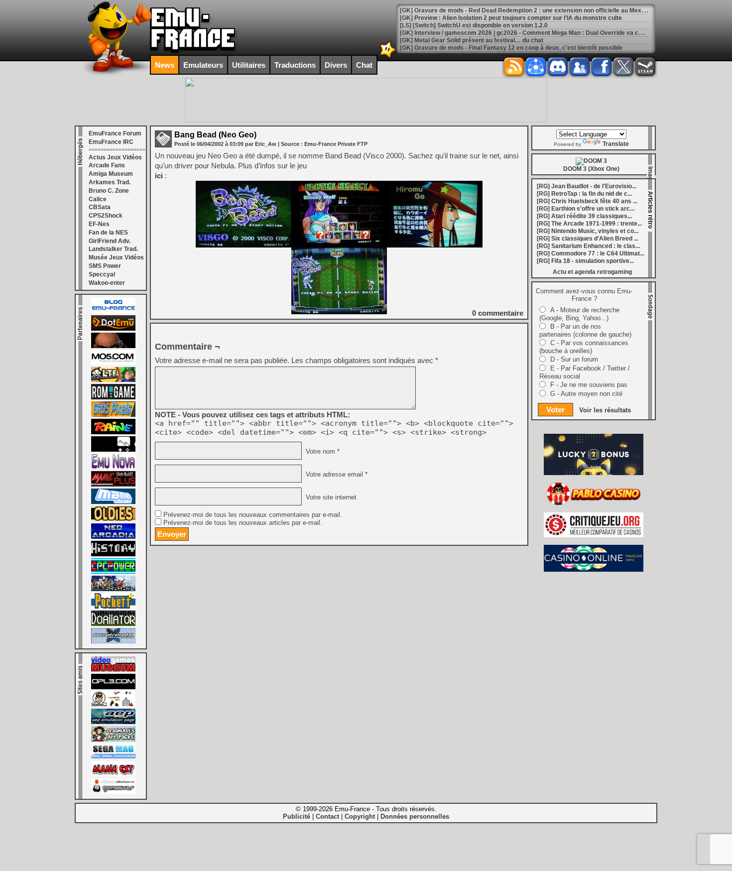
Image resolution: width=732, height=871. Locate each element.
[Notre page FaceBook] (601, 67)
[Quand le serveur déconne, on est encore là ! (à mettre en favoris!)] (113, 311)
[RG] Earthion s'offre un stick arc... (585, 208)
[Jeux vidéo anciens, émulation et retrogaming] (113, 467)
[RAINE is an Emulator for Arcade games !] (113, 432)
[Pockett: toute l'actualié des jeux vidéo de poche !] (113, 606)
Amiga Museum (111, 173)
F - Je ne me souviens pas (588, 384)
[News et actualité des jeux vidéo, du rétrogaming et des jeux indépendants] (113, 397)
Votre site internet (330, 497)
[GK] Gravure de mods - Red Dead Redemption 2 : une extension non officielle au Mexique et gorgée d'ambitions (558, 10)
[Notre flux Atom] (536, 67)
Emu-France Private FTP (335, 144)
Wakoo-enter (107, 282)
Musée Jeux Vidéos (116, 257)
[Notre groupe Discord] (558, 67)
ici (159, 175)
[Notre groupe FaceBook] (580, 67)
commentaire (497, 313)
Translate (616, 143)
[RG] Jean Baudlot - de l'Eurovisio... (586, 186)
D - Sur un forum (574, 359)
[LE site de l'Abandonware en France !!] (113, 379)
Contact (327, 816)
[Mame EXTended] (113, 774)
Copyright (360, 816)
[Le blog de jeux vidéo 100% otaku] (113, 449)
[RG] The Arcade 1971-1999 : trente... (589, 223)
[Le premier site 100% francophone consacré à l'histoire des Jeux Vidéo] (113, 414)
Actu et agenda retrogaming (592, 271)
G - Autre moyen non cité (586, 393)
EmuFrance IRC (111, 141)
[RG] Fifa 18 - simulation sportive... (585, 260)
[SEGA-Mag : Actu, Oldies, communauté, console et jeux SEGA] (113, 756)
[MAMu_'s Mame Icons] (113, 704)
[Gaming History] (113, 554)
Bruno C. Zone (109, 190)
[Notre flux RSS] (514, 67)
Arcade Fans (107, 165)
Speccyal (102, 274)
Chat (364, 65)
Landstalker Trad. (113, 249)
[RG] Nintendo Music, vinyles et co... (587, 231)
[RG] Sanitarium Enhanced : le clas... (588, 246)
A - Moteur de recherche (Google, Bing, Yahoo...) (579, 314)
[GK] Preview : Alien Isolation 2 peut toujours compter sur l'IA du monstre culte (511, 17)
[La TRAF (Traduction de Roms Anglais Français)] (113, 589)
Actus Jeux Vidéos (115, 157)
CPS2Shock (105, 215)
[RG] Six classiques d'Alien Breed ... (587, 238)
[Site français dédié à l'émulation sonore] (113, 687)
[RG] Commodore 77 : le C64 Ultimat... (590, 253)
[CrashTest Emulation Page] (113, 739)
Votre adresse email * (335, 474)
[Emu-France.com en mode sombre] (388, 57)
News (164, 65)
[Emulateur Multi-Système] (113, 624)
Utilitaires (248, 65)
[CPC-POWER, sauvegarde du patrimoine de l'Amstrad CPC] (113, 571)
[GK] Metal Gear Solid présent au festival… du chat (471, 40)
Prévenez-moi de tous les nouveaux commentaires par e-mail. (252, 514)
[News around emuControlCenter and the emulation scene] (113, 641)
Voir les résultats (605, 410)
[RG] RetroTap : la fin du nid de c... (584, 193)
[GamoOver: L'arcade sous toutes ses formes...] (113, 791)
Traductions (295, 65)
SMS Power (105, 265)
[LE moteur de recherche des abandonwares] (113, 519)
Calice (98, 199)
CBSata (100, 207)
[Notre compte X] (623, 67)
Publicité (296, 816)
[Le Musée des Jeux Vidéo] (113, 669)
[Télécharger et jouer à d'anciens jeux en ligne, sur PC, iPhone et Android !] (113, 328)
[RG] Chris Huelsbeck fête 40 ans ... (587, 201)
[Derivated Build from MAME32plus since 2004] (113, 484)
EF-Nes (99, 224)
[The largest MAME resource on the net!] (113, 501)
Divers (336, 65)
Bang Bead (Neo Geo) (215, 134)
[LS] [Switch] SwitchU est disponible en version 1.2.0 (474, 25)
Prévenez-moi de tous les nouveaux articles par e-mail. (242, 522)
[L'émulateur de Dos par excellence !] (113, 346)
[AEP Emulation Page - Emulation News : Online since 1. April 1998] (113, 722)
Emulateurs (203, 65)
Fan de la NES (108, 232)
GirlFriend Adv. (109, 241)
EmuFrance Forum (115, 133)
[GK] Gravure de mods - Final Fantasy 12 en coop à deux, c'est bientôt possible (511, 47)
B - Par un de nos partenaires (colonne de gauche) (585, 330)
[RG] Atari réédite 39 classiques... (584, 216)
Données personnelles (414, 816)
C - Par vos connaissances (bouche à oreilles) (583, 347)
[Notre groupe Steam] (645, 67)
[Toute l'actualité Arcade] (113, 536)
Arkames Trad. (109, 182)
